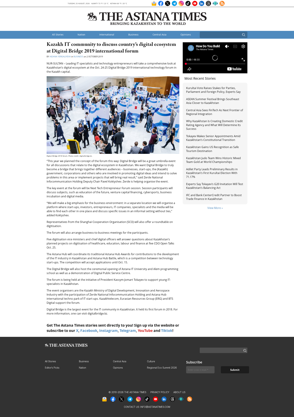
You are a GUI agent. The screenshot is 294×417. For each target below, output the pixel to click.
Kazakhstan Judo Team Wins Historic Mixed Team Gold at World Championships (213, 160)
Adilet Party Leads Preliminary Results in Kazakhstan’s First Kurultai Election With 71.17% (212, 173)
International (106, 34)
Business (133, 34)
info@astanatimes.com (155, 406)
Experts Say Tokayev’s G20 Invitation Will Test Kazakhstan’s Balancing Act (214, 186)
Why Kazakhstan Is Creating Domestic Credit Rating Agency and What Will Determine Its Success (214, 125)
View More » (215, 208)
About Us (179, 392)
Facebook (88, 330)
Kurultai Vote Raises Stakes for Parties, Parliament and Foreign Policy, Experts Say (213, 90)
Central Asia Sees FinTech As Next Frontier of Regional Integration (214, 112)
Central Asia (159, 34)
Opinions (186, 34)
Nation (81, 34)
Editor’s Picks (52, 367)
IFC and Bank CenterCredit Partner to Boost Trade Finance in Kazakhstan (214, 197)
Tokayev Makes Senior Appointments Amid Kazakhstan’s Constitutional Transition (213, 138)
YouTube (145, 330)
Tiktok (166, 330)
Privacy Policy (159, 392)
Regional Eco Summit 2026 (162, 367)
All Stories (57, 34)
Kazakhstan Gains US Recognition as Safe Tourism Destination (212, 149)
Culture (151, 361)
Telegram (128, 330)
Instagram (108, 330)
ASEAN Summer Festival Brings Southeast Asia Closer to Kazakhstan (212, 101)
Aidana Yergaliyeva (60, 56)
